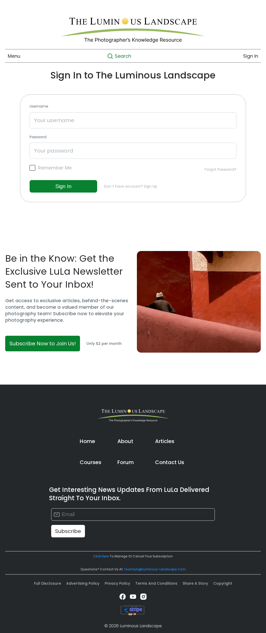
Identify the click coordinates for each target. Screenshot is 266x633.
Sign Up (150, 186)
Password (38, 137)
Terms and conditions (156, 583)
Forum (125, 462)
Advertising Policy (82, 583)
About (125, 441)
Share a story (195, 583)
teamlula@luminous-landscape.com (155, 569)
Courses (90, 462)
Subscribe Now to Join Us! (42, 343)
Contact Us (169, 462)
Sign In (250, 56)
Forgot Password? (220, 169)
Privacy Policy (117, 583)
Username (39, 106)
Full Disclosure (47, 583)
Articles (164, 441)
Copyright (222, 583)
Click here (101, 556)
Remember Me (55, 168)
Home (87, 441)
